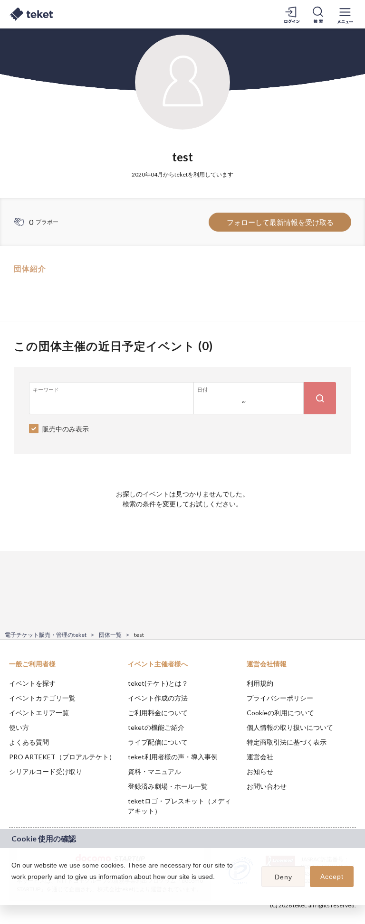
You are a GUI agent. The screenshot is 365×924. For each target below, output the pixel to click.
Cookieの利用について (280, 713)
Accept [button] (332, 876)
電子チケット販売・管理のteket (45, 634)
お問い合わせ (267, 786)
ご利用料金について (158, 713)
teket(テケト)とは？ (158, 683)
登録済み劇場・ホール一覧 (168, 786)
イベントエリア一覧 (39, 713)
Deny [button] (283, 877)
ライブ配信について (158, 742)
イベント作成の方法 (158, 698)
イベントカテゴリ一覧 (42, 698)
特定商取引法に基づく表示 (287, 742)
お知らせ (260, 771)
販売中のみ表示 (65, 429)
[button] (12, 888)
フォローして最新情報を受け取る (280, 222)
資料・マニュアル (154, 771)
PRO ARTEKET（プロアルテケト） (62, 757)
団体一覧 (110, 634)
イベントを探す (32, 683)
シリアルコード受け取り (45, 771)
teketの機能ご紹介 (156, 727)
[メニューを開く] (345, 14)
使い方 (19, 727)
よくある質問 (29, 742)
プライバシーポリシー (280, 698)
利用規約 (260, 683)
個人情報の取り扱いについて (290, 727)
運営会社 (260, 757)
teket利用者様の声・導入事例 (173, 757)
